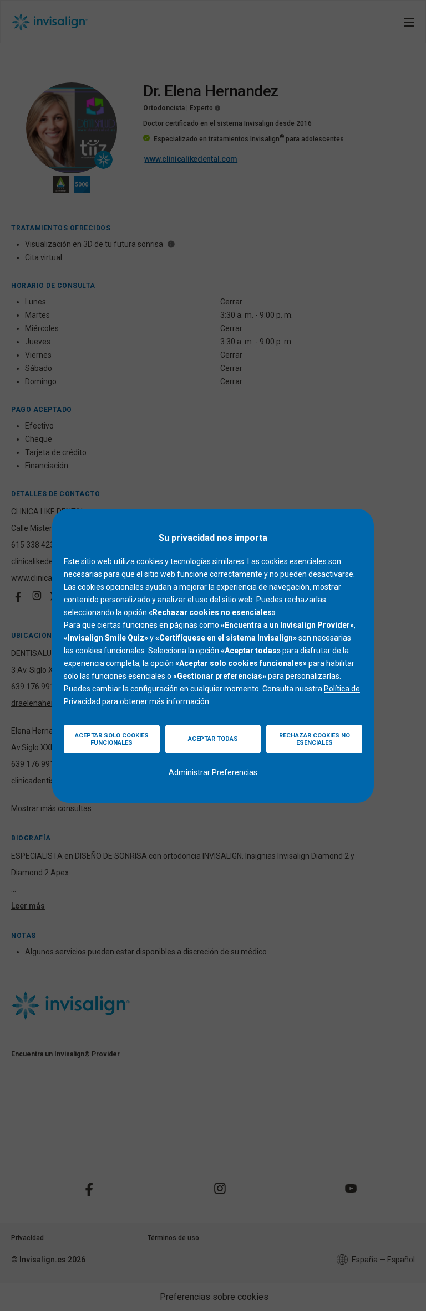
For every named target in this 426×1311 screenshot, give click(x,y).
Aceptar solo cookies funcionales (112, 739)
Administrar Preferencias (213, 772)
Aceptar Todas (213, 738)
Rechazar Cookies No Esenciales (314, 739)
